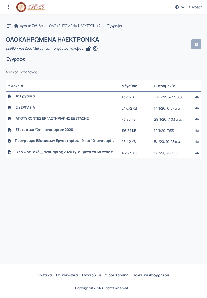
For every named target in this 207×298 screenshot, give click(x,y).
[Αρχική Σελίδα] (30, 7)
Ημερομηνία (164, 85)
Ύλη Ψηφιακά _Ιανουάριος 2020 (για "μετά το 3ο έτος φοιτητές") (66, 152)
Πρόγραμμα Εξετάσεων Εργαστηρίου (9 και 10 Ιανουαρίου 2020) (65, 141)
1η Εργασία (25, 96)
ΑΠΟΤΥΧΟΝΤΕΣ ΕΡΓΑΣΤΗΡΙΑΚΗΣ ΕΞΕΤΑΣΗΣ (52, 118)
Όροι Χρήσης (116, 274)
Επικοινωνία (67, 274)
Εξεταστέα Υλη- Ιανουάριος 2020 (44, 130)
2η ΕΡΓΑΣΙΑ (25, 107)
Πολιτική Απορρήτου (151, 274)
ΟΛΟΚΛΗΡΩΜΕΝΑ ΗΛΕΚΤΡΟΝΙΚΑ (75, 26)
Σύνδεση (195, 7)
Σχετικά (45, 274)
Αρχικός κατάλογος (21, 72)
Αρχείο (16, 85)
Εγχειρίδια (91, 274)
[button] (8, 7)
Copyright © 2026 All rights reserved (101, 288)
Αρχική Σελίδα (31, 26)
